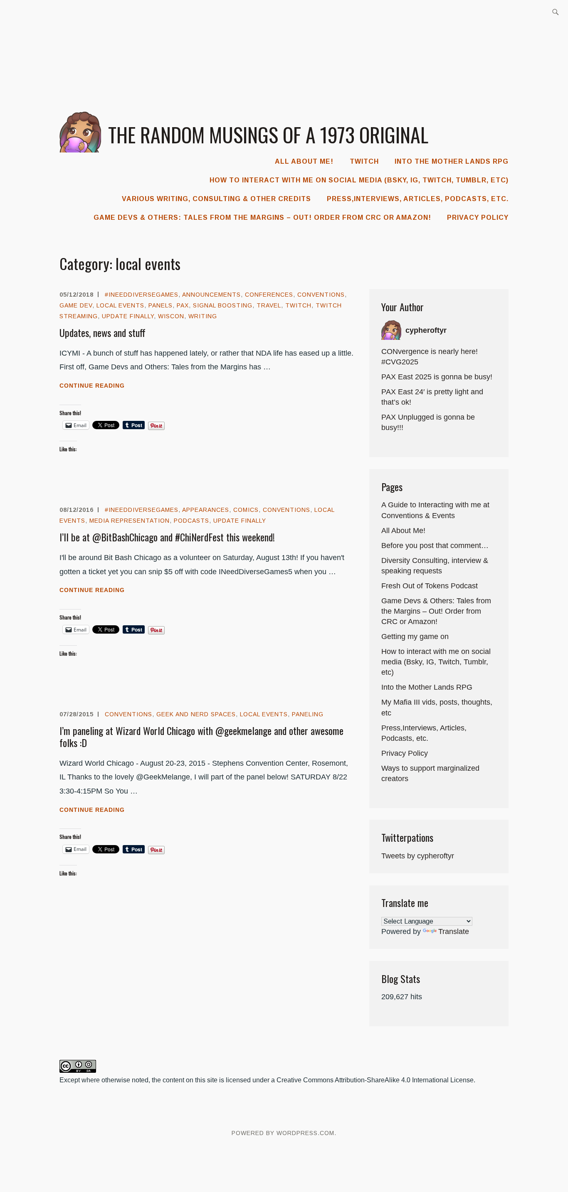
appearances (205, 509)
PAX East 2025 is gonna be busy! (436, 377)
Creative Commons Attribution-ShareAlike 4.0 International (363, 1080)
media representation (129, 520)
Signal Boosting (222, 305)
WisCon (171, 316)
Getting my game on (415, 636)
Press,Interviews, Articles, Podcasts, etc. (418, 198)
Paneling (308, 714)
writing (202, 316)
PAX (183, 305)
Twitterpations (407, 837)
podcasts (191, 520)
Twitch (364, 161)
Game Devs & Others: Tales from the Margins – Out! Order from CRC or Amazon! (262, 217)
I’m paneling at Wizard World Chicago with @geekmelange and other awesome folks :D (201, 736)
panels (160, 305)
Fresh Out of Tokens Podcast (429, 586)
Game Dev (75, 305)
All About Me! (304, 161)
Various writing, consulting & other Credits (216, 198)
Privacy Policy (478, 217)
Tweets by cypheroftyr (417, 856)
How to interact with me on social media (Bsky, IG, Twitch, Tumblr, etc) (359, 180)
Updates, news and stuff (102, 332)
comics (246, 509)
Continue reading (107, 386)
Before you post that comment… (435, 545)
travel (269, 305)
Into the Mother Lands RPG (452, 161)
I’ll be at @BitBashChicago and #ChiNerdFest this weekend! (167, 536)
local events (120, 305)
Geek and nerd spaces (196, 714)
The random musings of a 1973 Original (268, 134)
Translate (453, 931)
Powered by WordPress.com (283, 1133)
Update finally (128, 316)
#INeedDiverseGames (141, 294)
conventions (321, 294)
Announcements (211, 294)
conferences (269, 294)
